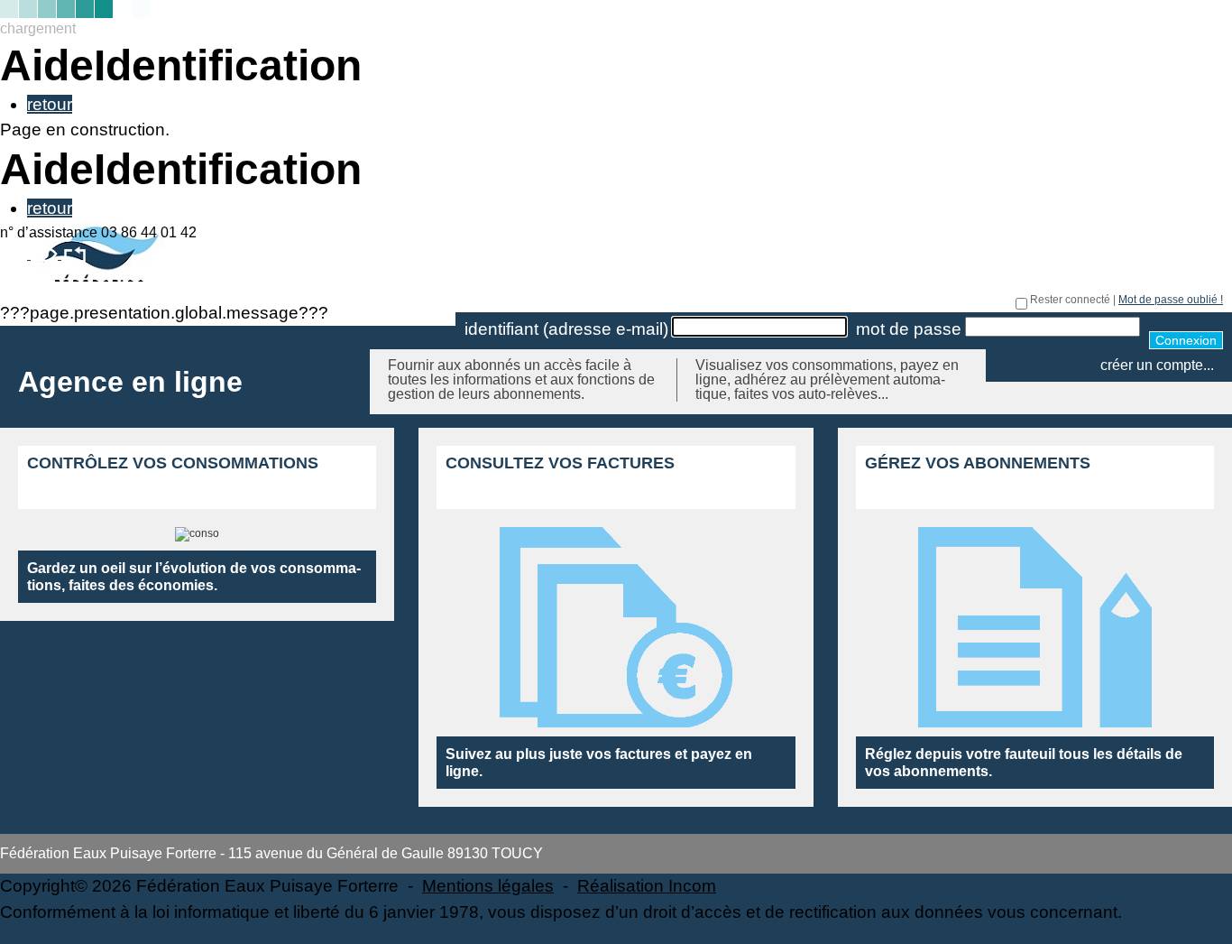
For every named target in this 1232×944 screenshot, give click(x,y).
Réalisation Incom (646, 885)
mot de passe (908, 328)
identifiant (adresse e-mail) (566, 328)
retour (49, 104)
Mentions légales (488, 885)
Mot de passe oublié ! (1170, 299)
